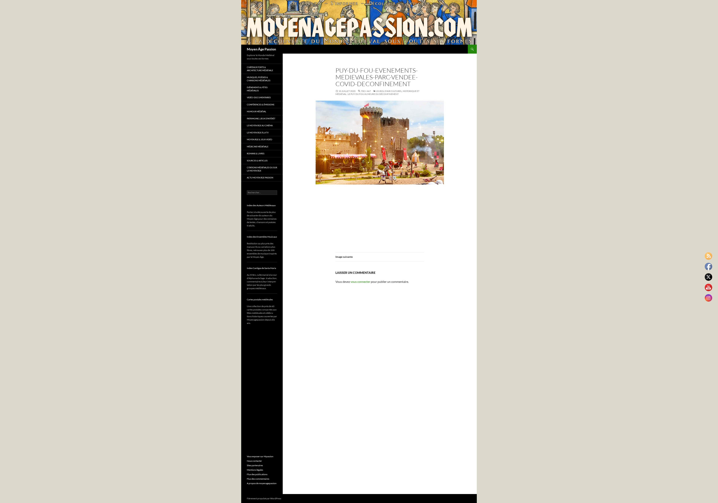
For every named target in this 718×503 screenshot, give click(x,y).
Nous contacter (254, 460)
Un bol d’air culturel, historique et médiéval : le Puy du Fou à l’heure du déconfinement (377, 92)
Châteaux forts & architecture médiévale (260, 69)
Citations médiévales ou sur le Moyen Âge (262, 169)
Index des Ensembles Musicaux (262, 236)
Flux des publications (257, 474)
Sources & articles (257, 160)
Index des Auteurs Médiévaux (261, 205)
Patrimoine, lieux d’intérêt (261, 118)
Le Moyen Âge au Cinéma (260, 125)
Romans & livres (255, 153)
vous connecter (360, 281)
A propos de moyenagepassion (262, 483)
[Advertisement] (379, 217)
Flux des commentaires (258, 478)
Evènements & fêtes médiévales (257, 89)
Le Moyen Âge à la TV (258, 132)
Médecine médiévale (257, 146)
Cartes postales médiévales (260, 299)
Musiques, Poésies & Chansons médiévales (258, 79)
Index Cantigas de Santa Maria (261, 268)
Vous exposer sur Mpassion (260, 456)
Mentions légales (255, 469)
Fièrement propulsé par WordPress (264, 498)
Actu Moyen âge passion (260, 177)
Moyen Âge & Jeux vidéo (259, 139)
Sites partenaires (255, 465)
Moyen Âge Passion (261, 49)
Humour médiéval (256, 111)
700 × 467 (366, 91)
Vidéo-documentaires (259, 97)
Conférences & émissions (260, 104)
